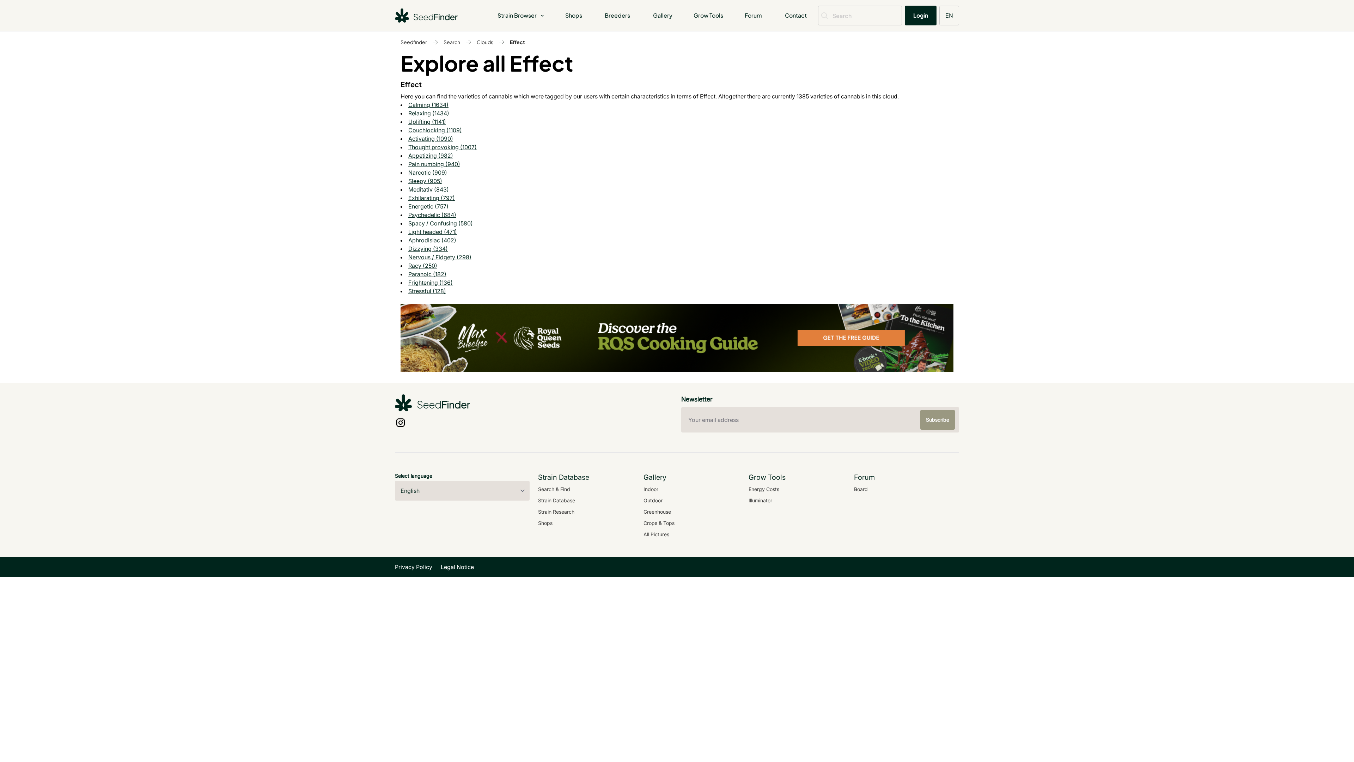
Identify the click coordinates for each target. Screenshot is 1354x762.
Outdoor (653, 500)
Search (452, 42)
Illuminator (760, 500)
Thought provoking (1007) (442, 147)
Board (861, 489)
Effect (517, 42)
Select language (413, 476)
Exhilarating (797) (431, 197)
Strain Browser (517, 15)
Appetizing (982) (430, 155)
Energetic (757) (428, 206)
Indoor (651, 489)
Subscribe (937, 420)
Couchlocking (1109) (435, 130)
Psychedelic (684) (432, 214)
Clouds (485, 42)
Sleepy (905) (425, 181)
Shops (573, 15)
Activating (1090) (430, 138)
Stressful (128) (427, 291)
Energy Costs (764, 489)
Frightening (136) (430, 282)
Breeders (617, 15)
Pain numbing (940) (434, 164)
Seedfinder (414, 42)
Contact (796, 15)
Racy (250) (422, 265)
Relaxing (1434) (428, 113)
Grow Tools (708, 15)
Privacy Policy (413, 566)
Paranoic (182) (427, 274)
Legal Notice (457, 566)
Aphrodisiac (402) (432, 240)
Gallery (662, 15)
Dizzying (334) (428, 248)
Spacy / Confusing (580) (440, 223)
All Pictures (656, 534)
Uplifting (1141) (427, 121)
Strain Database (556, 500)
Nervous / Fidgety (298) (439, 257)
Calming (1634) (428, 104)
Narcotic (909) (427, 172)
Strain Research (556, 512)
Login (920, 15)
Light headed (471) (432, 231)
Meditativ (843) (428, 189)
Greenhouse (657, 512)
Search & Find (554, 489)
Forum (753, 15)
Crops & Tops (659, 523)
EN (949, 15)
